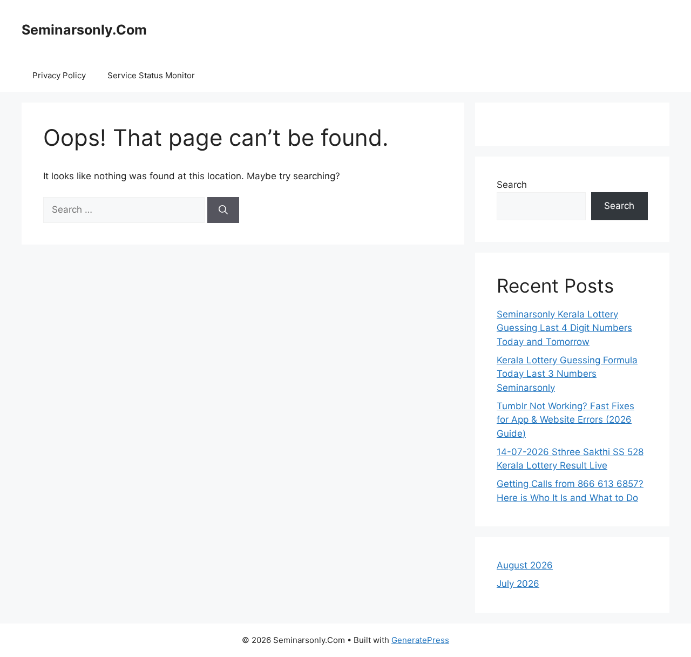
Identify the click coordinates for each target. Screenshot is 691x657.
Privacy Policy (59, 75)
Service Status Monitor (151, 75)
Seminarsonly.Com (84, 30)
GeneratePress (420, 640)
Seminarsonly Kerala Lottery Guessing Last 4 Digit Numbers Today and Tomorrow (564, 328)
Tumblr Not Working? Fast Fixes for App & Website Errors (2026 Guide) (565, 420)
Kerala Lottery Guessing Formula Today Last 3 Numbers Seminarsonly (567, 374)
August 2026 (525, 565)
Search (512, 184)
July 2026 (518, 583)
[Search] (223, 210)
